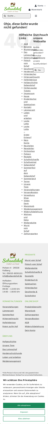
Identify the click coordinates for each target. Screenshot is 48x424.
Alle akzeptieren (24, 405)
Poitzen (27, 154)
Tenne (27, 181)
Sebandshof (29, 165)
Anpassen (24, 412)
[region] (24, 400)
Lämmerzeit (29, 110)
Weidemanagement (33, 209)
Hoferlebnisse (30, 80)
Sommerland (30, 179)
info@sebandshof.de (12, 276)
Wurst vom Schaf (27, 228)
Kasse (26, 96)
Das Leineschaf (9, 349)
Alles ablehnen (24, 419)
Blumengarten (30, 49)
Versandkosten (31, 192)
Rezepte (27, 157)
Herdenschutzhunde (12, 353)
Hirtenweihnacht (32, 77)
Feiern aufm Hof (10, 326)
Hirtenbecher (30, 74)
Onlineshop (29, 151)
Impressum (29, 93)
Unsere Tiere (8, 345)
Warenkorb (29, 206)
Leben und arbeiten (11, 357)
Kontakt (27, 107)
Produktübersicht (33, 307)
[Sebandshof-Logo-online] (12, 254)
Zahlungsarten (31, 234)
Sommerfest (8, 315)
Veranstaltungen (32, 190)
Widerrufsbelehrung (33, 212)
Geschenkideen (31, 69)
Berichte (28, 47)
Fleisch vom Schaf (27, 63)
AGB (26, 44)
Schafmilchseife (31, 159)
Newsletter (29, 148)
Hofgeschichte (9, 341)
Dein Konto (30, 330)
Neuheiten (29, 146)
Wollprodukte (30, 223)
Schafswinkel (30, 162)
